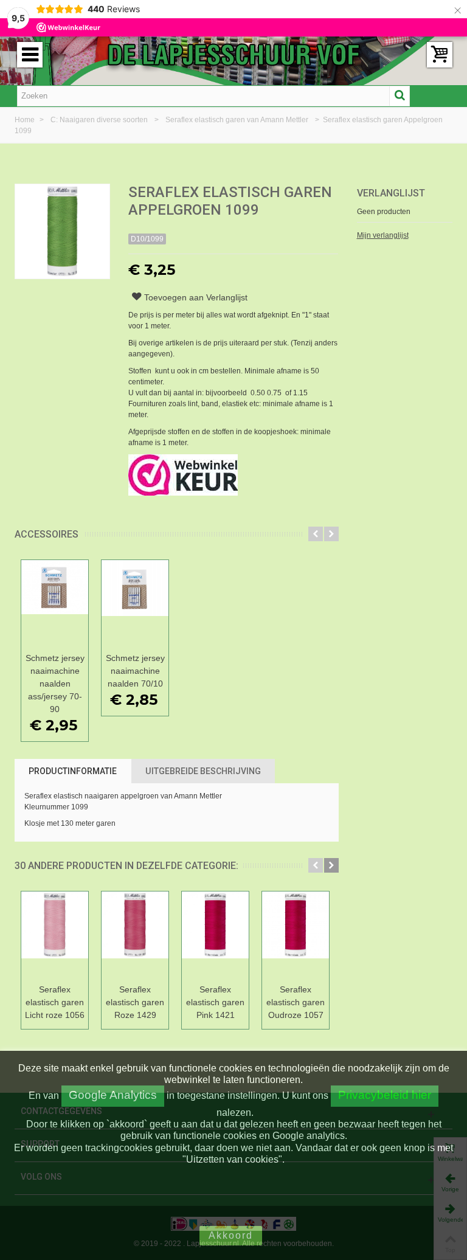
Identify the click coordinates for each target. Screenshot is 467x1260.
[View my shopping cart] (439, 55)
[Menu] (30, 55)
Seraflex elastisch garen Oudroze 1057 (295, 1002)
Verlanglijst (391, 193)
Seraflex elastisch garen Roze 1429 (135, 1002)
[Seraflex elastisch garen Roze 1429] (135, 935)
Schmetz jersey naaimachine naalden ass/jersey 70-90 (55, 683)
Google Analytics (113, 1095)
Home (25, 120)
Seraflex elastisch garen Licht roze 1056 (55, 1002)
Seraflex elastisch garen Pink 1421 (215, 1002)
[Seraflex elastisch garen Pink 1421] (215, 935)
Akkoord (231, 1235)
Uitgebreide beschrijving (203, 771)
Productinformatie (73, 771)
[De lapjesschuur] (233, 54)
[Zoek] (399, 96)
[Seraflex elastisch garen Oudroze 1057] (295, 935)
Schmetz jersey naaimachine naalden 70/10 (135, 670)
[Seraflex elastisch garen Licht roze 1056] (54, 935)
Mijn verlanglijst (383, 235)
